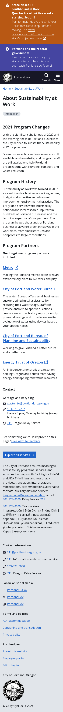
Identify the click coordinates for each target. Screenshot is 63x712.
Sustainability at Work (29, 88)
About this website (15, 651)
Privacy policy (11, 635)
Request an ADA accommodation (24, 495)
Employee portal (13, 658)
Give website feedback (25, 441)
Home (7, 88)
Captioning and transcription (22, 628)
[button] (46, 77)
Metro (8, 267)
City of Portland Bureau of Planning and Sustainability (26, 338)
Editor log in (11, 665)
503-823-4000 (12, 499)
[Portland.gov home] (16, 77)
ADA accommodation (16, 621)
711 (42, 499)
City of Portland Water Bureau (29, 289)
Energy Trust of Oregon (23, 362)
